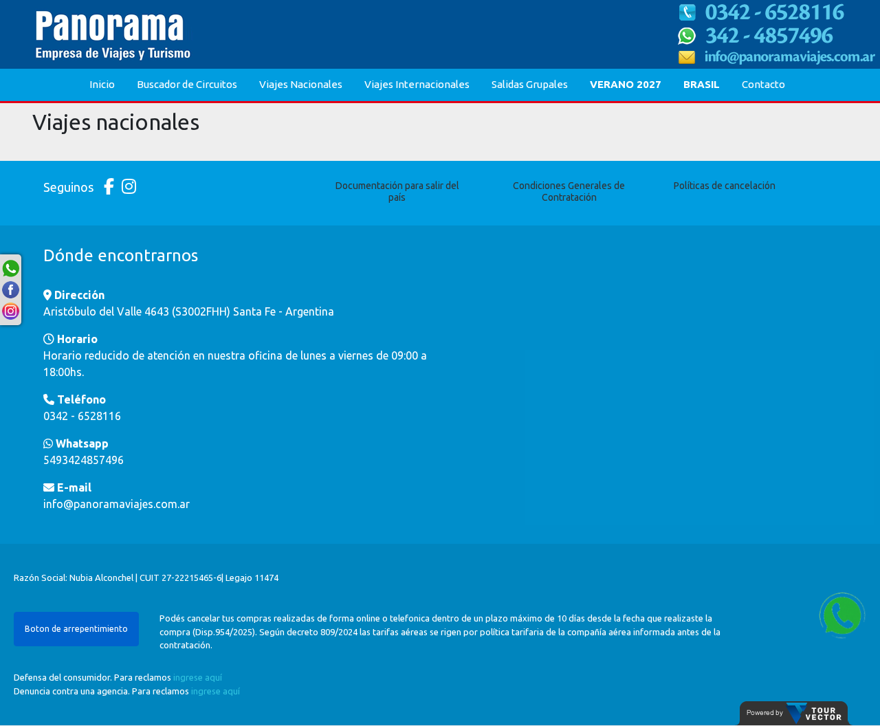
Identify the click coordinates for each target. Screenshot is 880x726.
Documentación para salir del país (397, 191)
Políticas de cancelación (725, 185)
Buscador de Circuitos (187, 84)
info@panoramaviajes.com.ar (116, 504)
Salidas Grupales (530, 84)
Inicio (102, 84)
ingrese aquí (197, 677)
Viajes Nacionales (300, 84)
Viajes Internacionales (417, 84)
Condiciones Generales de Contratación (569, 191)
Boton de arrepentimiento (76, 628)
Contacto (763, 84)
